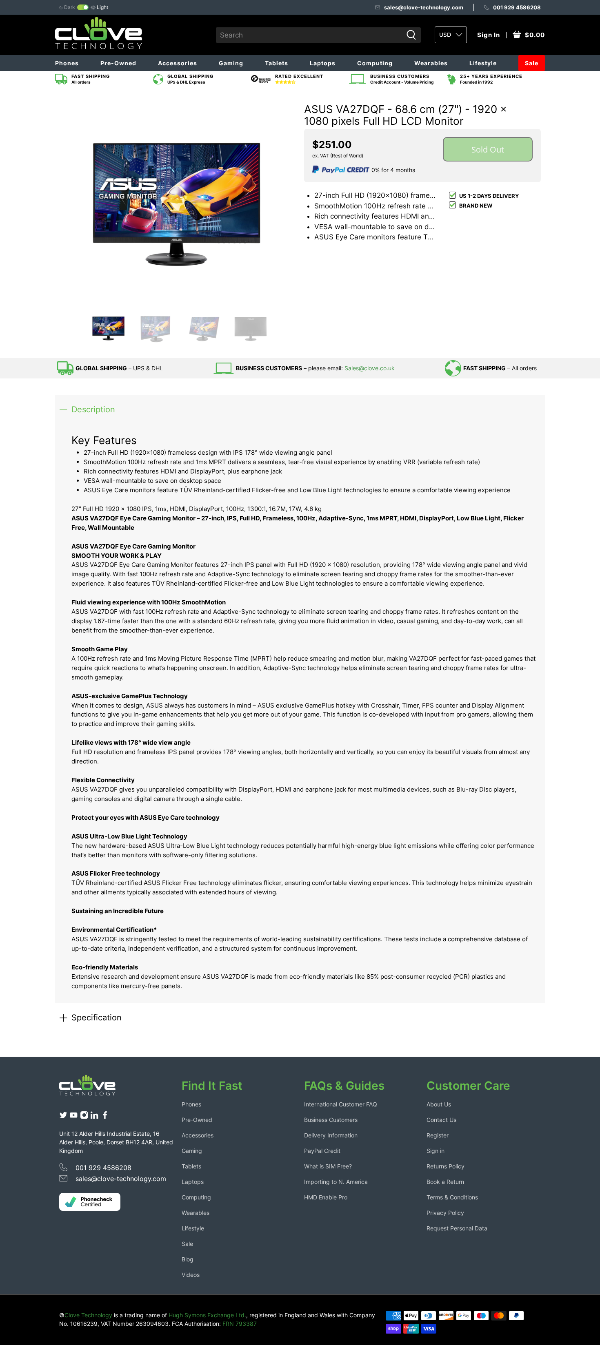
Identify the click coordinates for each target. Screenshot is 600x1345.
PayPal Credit (322, 1150)
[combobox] (309, 35)
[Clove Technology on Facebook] (105, 1116)
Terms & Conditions (452, 1197)
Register (438, 1135)
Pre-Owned (118, 63)
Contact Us (441, 1119)
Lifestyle (483, 63)
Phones (67, 63)
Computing (375, 63)
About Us (439, 1104)
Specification (96, 1017)
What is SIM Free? (328, 1166)
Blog (187, 1259)
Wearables (431, 63)
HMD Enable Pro (325, 1197)
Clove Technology (88, 1315)
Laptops (323, 63)
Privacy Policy (445, 1212)
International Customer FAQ (340, 1104)
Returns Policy (445, 1166)
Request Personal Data (457, 1228)
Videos (191, 1274)
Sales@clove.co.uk (369, 368)
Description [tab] (93, 409)
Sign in (435, 1150)
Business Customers (331, 1119)
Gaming (231, 63)
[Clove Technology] (93, 1088)
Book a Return (445, 1181)
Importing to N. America (336, 1181)
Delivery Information (331, 1135)
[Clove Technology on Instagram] (84, 1116)
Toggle (83, 7)
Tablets (276, 63)
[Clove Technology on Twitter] (63, 1116)
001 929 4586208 (517, 7)
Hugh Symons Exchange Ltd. (207, 1315)
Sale (531, 63)
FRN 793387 (239, 1323)
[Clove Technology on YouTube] (73, 1116)
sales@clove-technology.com (423, 7)
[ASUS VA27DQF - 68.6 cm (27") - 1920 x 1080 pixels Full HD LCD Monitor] (177, 197)
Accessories (177, 63)
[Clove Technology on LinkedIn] (94, 1116)
